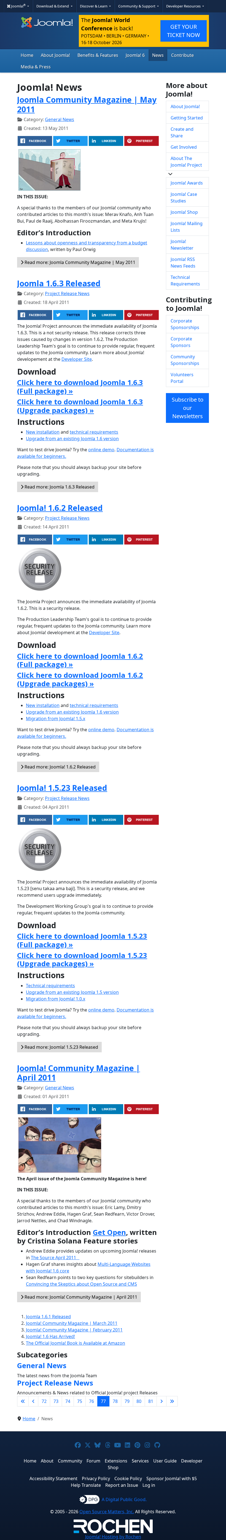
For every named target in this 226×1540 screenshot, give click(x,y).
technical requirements (94, 432)
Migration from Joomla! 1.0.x (55, 999)
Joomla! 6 (135, 55)
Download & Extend (53, 6)
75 (79, 1401)
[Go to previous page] (33, 1401)
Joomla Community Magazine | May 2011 (87, 104)
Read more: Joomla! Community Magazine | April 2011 (80, 1297)
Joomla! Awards (187, 183)
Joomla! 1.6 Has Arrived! (50, 1336)
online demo (101, 450)
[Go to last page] (172, 1401)
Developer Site (76, 359)
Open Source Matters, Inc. (106, 1512)
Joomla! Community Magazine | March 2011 (71, 1323)
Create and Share (182, 132)
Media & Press (36, 67)
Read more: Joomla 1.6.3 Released (59, 487)
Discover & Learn (94, 6)
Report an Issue (121, 1485)
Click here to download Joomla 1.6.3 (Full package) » (80, 387)
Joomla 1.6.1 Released (48, 1317)
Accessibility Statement (53, 1478)
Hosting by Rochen (113, 1537)
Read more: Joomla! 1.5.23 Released (60, 1047)
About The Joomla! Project (186, 161)
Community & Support (137, 6)
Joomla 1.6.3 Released (59, 283)
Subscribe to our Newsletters (187, 408)
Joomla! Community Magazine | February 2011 (74, 1330)
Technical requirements (50, 986)
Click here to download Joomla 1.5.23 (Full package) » (82, 940)
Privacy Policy (96, 1478)
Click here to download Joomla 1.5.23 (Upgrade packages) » (82, 960)
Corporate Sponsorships (185, 324)
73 (55, 1401)
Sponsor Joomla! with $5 (171, 1478)
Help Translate (86, 1485)
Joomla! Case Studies (184, 197)
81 (150, 1401)
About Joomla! (55, 55)
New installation (43, 432)
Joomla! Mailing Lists (187, 226)
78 (115, 1401)
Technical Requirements (185, 280)
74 (67, 1401)
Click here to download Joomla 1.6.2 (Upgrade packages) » (80, 679)
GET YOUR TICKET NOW (183, 31)
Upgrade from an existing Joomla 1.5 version (72, 992)
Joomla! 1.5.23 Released (62, 787)
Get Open (109, 1232)
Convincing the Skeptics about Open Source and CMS (81, 1284)
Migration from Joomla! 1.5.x (55, 719)
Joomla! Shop (184, 212)
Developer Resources (183, 6)
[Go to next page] (161, 1401)
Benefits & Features (97, 55)
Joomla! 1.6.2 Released (60, 507)
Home (27, 55)
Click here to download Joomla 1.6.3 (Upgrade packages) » (80, 406)
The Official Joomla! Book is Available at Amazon (75, 1343)
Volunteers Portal (182, 378)
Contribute (182, 55)
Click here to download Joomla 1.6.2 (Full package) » (80, 660)
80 (138, 1401)
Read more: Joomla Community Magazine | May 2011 (79, 262)
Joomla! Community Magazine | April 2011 (78, 1073)
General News (59, 119)
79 (127, 1401)
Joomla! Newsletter (182, 244)
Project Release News (67, 293)
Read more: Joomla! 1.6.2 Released (59, 767)
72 (44, 1401)
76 (91, 1401)
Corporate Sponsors (181, 342)
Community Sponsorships (185, 360)
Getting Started (187, 118)
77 (103, 1401)
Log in (148, 1485)
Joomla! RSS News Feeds (183, 262)
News (158, 55)
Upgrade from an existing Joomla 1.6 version (72, 439)
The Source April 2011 (55, 1258)
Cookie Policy (128, 1478)
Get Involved (184, 147)
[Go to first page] (23, 1401)
